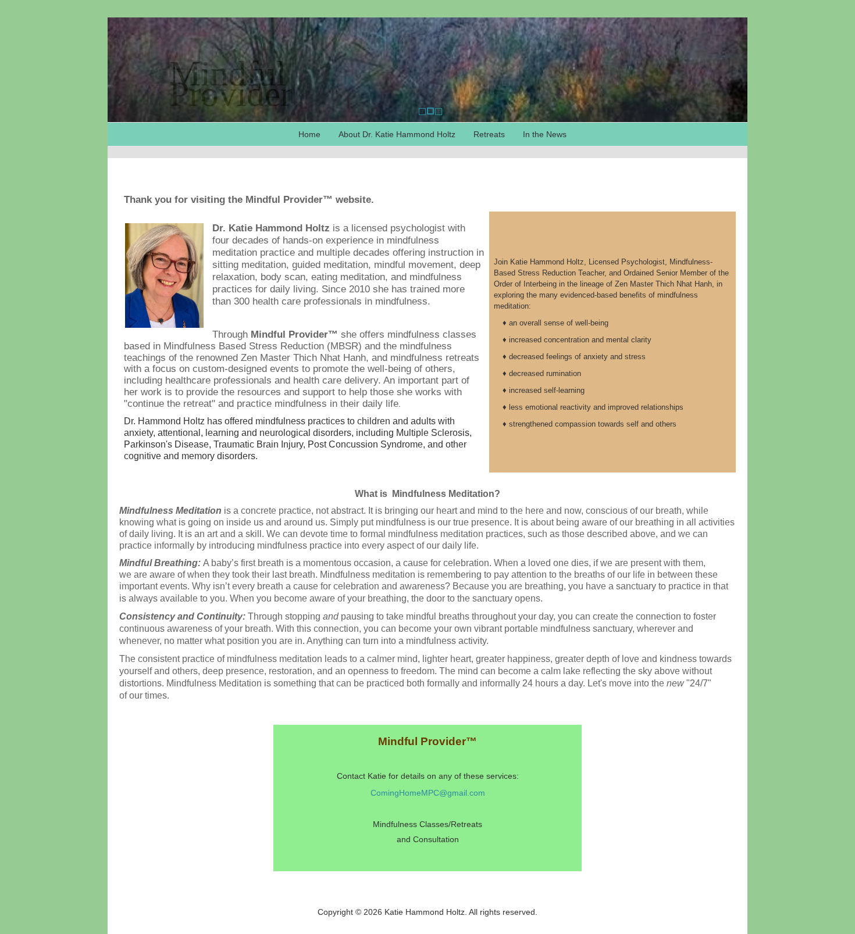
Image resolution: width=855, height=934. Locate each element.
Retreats (489, 134)
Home (309, 134)
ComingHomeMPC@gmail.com (427, 792)
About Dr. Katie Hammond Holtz (397, 134)
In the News (545, 134)
